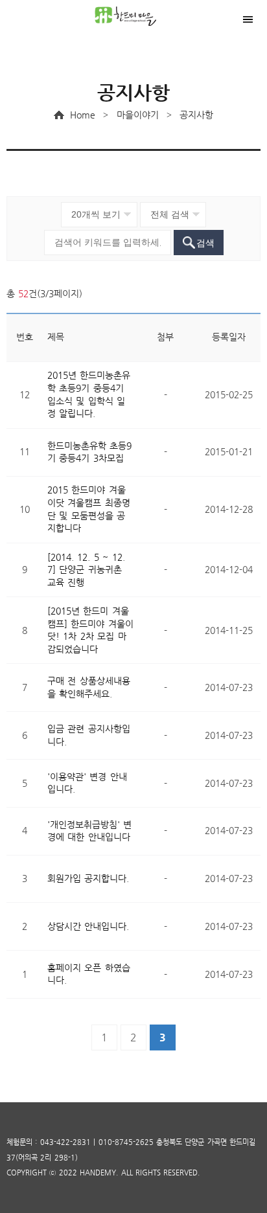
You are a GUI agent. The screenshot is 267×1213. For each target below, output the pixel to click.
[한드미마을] (133, 16)
